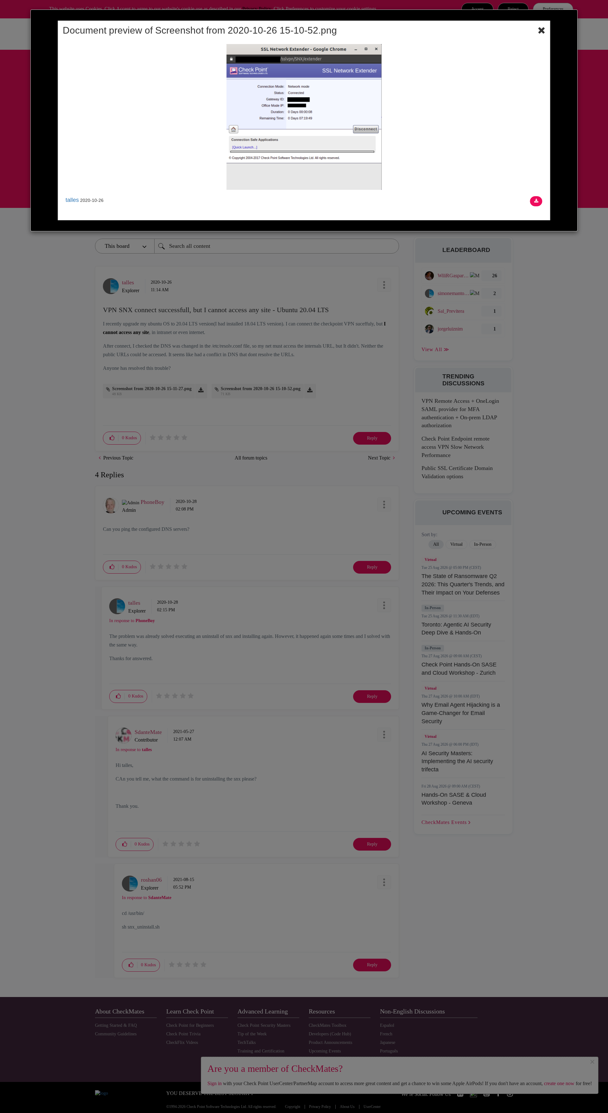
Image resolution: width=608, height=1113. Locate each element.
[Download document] (536, 201)
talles (72, 200)
